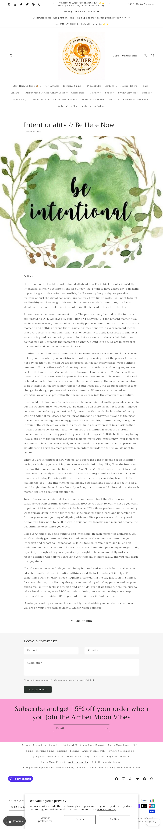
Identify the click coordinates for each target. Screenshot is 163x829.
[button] (11, 55)
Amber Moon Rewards (92, 745)
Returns (74, 751)
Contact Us (39, 745)
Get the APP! (70, 745)
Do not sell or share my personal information (114, 767)
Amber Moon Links (119, 745)
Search (26, 745)
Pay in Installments (118, 756)
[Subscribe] (106, 728)
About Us (54, 745)
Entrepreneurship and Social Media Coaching (48, 767)
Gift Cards (98, 756)
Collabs (81, 767)
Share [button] (30, 276)
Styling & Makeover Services (47, 756)
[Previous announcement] (53, 4)
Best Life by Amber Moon (106, 762)
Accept (80, 819)
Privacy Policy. (106, 809)
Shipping (62, 751)
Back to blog (83, 620)
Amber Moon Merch (93, 751)
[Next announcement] (109, 4)
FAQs (135, 745)
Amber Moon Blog (78, 762)
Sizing (29, 751)
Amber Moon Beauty (77, 756)
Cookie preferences (146, 821)
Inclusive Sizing (45, 751)
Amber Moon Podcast (53, 762)
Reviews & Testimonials (121, 751)
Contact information (146, 818)
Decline (114, 819)
